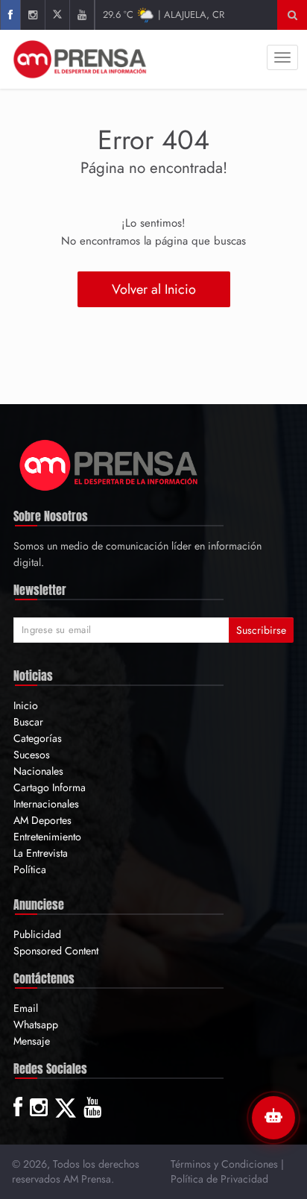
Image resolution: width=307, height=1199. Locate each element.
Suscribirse (261, 630)
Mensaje (31, 1040)
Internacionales (46, 803)
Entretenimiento (47, 836)
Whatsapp (35, 1024)
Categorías (37, 738)
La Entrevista (40, 853)
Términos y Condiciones (224, 1163)
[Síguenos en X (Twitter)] (57, 15)
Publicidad (37, 934)
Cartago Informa (49, 787)
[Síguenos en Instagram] (32, 15)
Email (25, 1008)
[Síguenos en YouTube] (81, 15)
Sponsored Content (55, 950)
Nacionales (38, 771)
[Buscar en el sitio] (292, 15)
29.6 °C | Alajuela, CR (163, 14)
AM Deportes (42, 820)
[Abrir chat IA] (273, 1117)
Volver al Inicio (154, 289)
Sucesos (31, 754)
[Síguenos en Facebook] (10, 15)
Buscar (28, 721)
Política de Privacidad (219, 1178)
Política (29, 869)
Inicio (25, 705)
